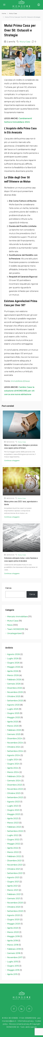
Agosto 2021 (13, 877)
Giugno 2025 (13, 713)
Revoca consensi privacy (19, 1024)
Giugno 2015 (13, 966)
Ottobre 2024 (14, 747)
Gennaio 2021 (13, 898)
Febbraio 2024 (14, 776)
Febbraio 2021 (14, 894)
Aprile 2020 (12, 928)
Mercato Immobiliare (17, 616)
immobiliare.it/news (20, 381)
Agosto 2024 (13, 755)
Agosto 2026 (13, 654)
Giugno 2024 (13, 764)
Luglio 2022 (13, 835)
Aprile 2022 (12, 848)
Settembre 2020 (15, 911)
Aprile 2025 (12, 722)
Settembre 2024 (15, 751)
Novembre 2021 (14, 865)
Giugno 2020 (13, 919)
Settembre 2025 (15, 700)
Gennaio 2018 (13, 953)
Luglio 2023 (13, 806)
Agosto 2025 (13, 705)
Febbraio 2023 (14, 827)
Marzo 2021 (12, 890)
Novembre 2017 (14, 957)
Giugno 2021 (13, 882)
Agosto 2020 (13, 915)
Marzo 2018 (12, 945)
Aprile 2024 (12, 768)
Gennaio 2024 (14, 780)
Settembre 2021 (15, 873)
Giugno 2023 (13, 810)
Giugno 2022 (13, 839)
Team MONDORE (15, 629)
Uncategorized (14, 633)
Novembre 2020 (15, 903)
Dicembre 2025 (14, 688)
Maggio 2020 (13, 924)
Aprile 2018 (12, 940)
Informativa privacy (26, 1021)
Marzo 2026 (13, 675)
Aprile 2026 (12, 671)
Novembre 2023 (15, 789)
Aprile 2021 (12, 886)
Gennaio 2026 (14, 684)
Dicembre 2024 (14, 738)
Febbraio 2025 (14, 730)
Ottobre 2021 (13, 869)
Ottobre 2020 (14, 907)
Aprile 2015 (12, 974)
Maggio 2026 (13, 667)
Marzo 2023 (13, 823)
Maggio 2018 (13, 936)
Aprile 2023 (12, 818)
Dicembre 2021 (14, 860)
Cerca (8, 588)
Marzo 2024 (13, 772)
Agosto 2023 (13, 802)
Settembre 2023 (15, 797)
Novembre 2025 (15, 692)
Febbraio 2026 (14, 679)
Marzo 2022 (13, 852)
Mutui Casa (13, 13)
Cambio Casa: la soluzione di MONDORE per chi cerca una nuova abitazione (19, 391)
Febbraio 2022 (14, 856)
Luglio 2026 (13, 658)
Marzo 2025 (13, 726)
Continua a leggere (11, 460)
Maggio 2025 (13, 717)
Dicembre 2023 (14, 785)
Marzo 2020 (13, 932)
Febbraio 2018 (14, 949)
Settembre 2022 (15, 831)
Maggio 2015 (13, 970)
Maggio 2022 (13, 844)
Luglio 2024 (13, 759)
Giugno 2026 (13, 663)
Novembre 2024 (15, 743)
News (10, 625)
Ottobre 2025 (13, 696)
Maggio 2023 (13, 814)
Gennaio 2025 (13, 734)
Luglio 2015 (12, 961)
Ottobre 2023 (13, 793)
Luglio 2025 (12, 709)
